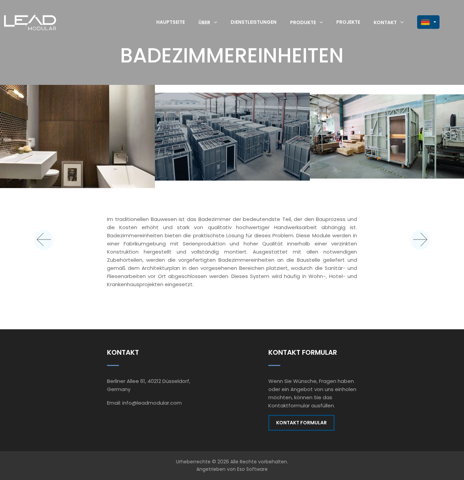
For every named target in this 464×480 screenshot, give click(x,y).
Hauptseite (170, 22)
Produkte (303, 22)
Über (204, 22)
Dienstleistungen (253, 22)
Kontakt (385, 22)
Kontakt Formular (301, 422)
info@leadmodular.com (152, 402)
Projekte (348, 22)
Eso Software (252, 469)
